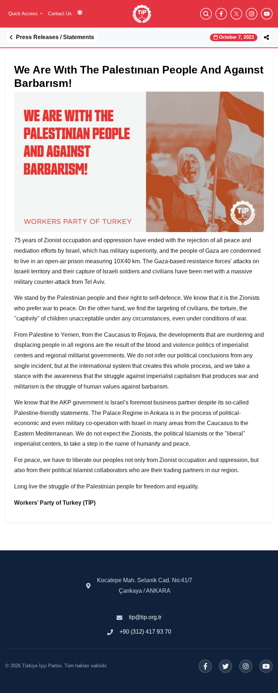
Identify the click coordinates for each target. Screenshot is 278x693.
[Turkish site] (80, 12)
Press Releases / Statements (55, 37)
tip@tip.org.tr (145, 617)
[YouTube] (266, 666)
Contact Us (60, 13)
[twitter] (236, 14)
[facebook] (221, 14)
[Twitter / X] (225, 666)
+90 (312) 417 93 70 (145, 632)
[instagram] (251, 14)
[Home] (141, 14)
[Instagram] (245, 666)
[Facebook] (205, 666)
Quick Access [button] (23, 13)
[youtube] (267, 14)
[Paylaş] (266, 37)
